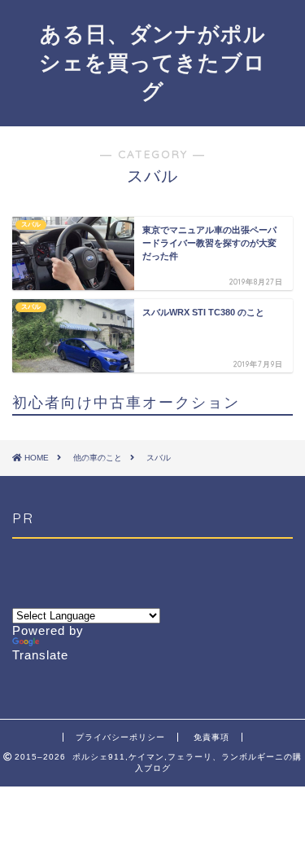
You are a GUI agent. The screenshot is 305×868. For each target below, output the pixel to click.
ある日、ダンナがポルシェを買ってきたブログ (152, 62)
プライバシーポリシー (120, 737)
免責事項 (211, 737)
